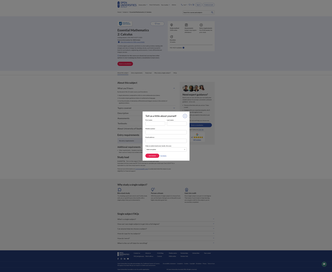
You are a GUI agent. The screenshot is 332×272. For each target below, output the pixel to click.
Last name (170, 120)
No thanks (163, 155)
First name (148, 120)
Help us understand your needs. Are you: (158, 146)
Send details (152, 155)
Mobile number (150, 128)
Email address (149, 137)
